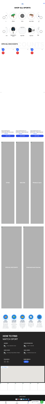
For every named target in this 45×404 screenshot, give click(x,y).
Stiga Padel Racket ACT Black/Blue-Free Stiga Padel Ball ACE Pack (22, 63)
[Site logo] (22, 3)
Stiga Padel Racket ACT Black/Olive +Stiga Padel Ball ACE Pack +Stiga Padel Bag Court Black (7, 132)
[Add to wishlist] (13, 49)
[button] (8, 136)
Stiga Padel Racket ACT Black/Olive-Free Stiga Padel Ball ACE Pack (36, 63)
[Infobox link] (12, 346)
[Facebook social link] (5, 362)
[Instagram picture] (4, 386)
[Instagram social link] (8, 362)
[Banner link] (7, 183)
